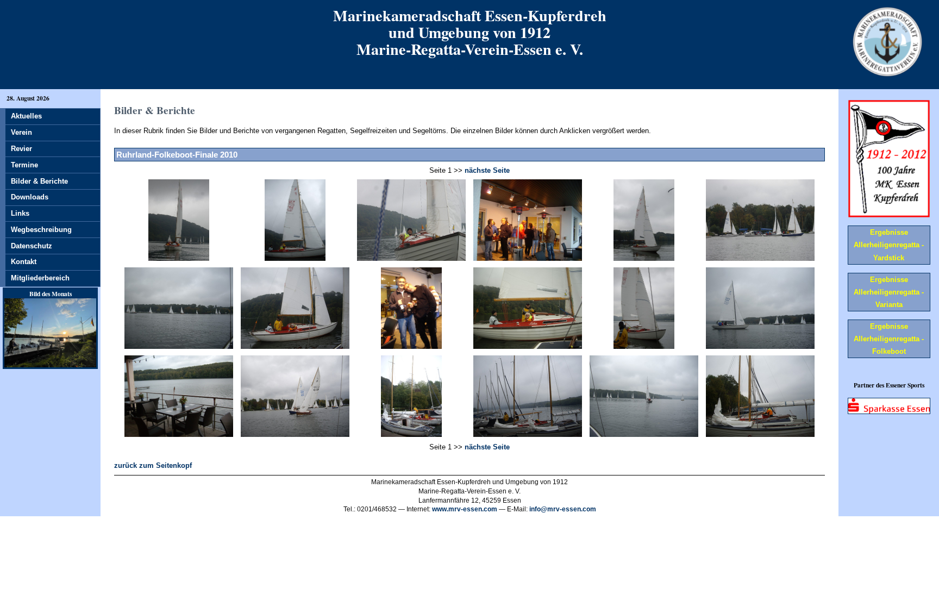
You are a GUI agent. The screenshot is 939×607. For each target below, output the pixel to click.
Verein (21, 132)
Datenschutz (31, 246)
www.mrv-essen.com (464, 509)
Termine (24, 165)
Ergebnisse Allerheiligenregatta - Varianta (889, 292)
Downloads (29, 197)
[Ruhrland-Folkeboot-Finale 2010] (179, 258)
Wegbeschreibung (41, 230)
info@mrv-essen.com (562, 509)
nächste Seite (487, 170)
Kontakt (23, 262)
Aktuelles (26, 116)
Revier (21, 149)
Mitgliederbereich (40, 278)
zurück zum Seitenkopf (153, 465)
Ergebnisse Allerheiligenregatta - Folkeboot (889, 338)
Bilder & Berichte (39, 181)
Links (20, 213)
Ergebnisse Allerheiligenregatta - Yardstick (889, 244)
